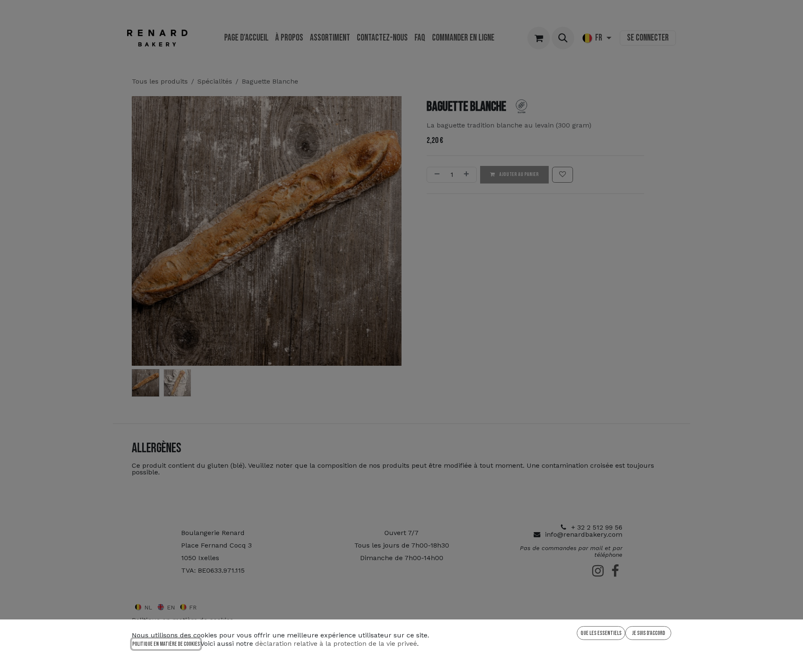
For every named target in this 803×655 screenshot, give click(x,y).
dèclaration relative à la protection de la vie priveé (336, 643)
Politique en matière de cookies (166, 643)
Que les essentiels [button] (601, 633)
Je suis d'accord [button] (648, 633)
